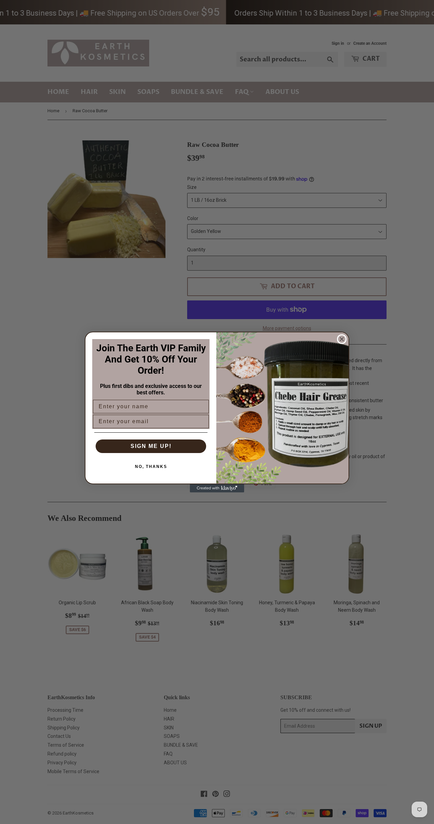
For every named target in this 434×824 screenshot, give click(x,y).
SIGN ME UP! (151, 446)
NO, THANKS (151, 466)
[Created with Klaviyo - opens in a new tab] (217, 488)
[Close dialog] (342, 339)
